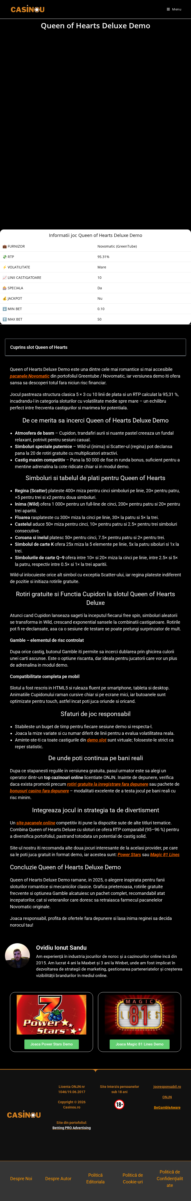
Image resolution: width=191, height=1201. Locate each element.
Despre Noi (21, 1178)
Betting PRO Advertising (71, 1128)
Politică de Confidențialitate (170, 1178)
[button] (178, 347)
